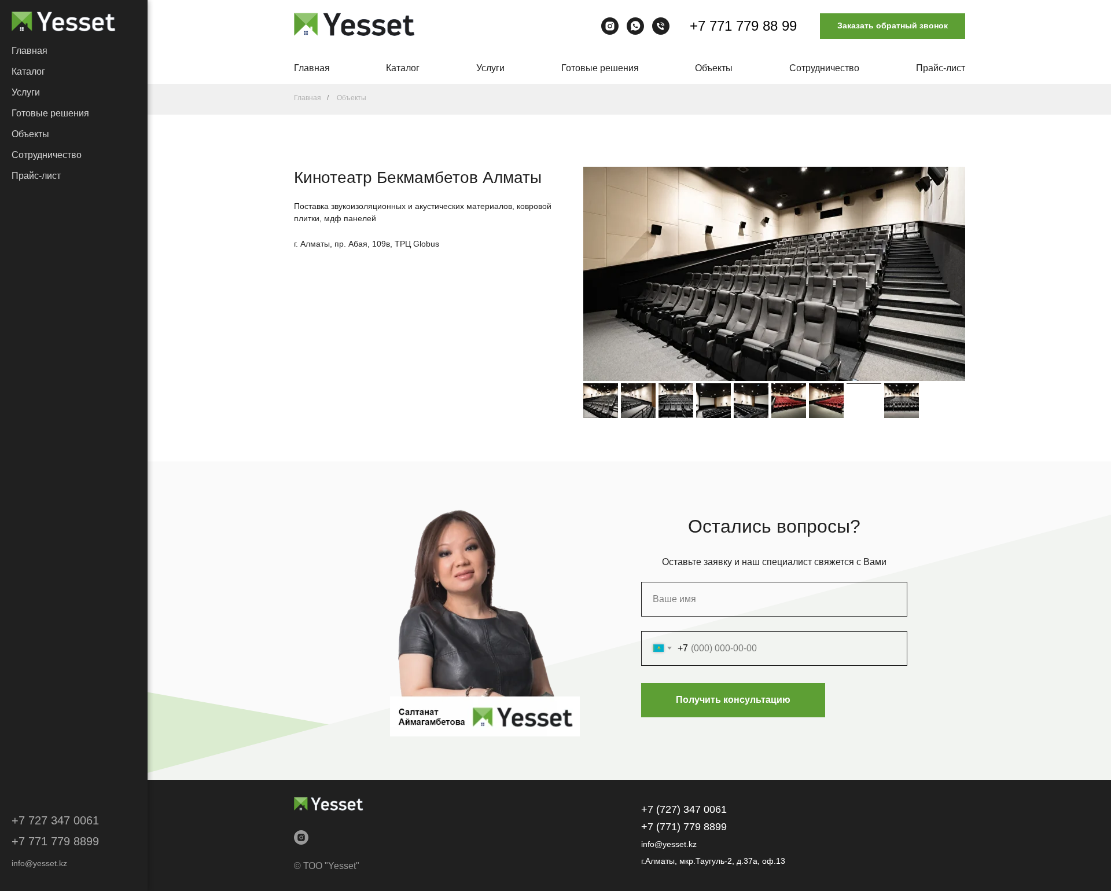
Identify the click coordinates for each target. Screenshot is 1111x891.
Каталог (28, 71)
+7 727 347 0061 (55, 820)
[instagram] (301, 837)
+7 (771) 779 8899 (684, 827)
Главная (29, 51)
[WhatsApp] (635, 26)
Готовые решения (50, 113)
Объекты (30, 134)
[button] (892, 26)
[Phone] (660, 26)
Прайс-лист (36, 176)
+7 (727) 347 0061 (684, 809)
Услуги (26, 92)
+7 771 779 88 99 (743, 26)
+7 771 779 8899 (55, 841)
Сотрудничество (47, 155)
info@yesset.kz (39, 863)
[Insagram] (610, 26)
